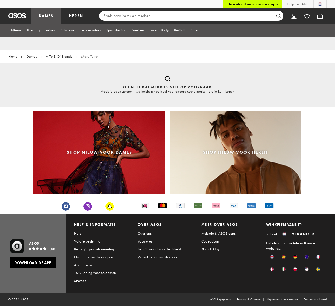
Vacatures (145, 241)
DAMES (46, 15)
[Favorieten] (307, 16)
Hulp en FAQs (297, 4)
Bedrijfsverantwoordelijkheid (159, 249)
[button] (272, 257)
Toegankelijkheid (315, 299)
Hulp (77, 233)
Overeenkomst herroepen (93, 257)
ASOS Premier (85, 264)
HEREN (76, 15)
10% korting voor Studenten (95, 272)
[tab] (16, 30)
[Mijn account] (293, 16)
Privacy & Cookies (249, 299)
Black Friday (210, 249)
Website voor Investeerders (158, 257)
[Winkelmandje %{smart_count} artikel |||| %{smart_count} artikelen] (320, 16)
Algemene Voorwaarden (282, 299)
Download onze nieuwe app (252, 4)
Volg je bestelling (87, 241)
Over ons (145, 233)
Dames (31, 56)
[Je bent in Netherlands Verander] (320, 4)
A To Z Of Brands (59, 56)
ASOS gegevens (221, 299)
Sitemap (80, 280)
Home (13, 56)
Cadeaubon (210, 241)
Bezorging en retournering (94, 249)
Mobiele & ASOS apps (218, 233)
